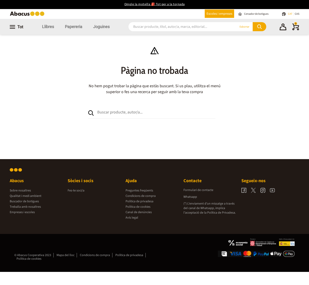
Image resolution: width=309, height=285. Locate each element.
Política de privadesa (139, 201)
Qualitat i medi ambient (25, 196)
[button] (283, 27)
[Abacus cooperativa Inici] (28, 15)
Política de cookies (138, 207)
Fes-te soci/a (76, 190)
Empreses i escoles (22, 212)
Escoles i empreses (219, 13)
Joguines (101, 26)
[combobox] (177, 27)
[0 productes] (295, 29)
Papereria (73, 26)
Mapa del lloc (65, 255)
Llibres (48, 26)
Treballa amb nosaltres (25, 207)
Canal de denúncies (139, 212)
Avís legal (132, 217)
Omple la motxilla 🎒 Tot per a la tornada (154, 4)
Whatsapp (190, 197)
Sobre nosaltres (20, 190)
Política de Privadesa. (221, 212)
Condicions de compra (141, 196)
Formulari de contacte (198, 190)
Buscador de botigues (24, 201)
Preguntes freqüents (139, 190)
